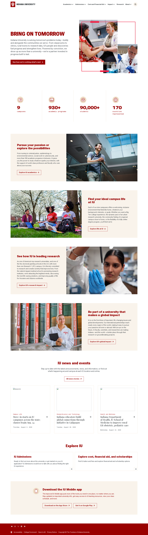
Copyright (61, 532)
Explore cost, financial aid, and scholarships (105, 456)
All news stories (72, 379)
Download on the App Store (56, 506)
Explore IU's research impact (31, 285)
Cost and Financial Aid (96, 4)
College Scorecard (30, 532)
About (127, 4)
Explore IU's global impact (100, 342)
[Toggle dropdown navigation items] (72, 4)
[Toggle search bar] (135, 4)
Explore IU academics (28, 172)
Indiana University (84, 532)
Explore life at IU (96, 229)
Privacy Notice (52, 532)
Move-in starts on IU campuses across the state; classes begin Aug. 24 (26, 419)
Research (120, 4)
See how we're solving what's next (27, 62)
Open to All (42, 532)
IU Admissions (22, 456)
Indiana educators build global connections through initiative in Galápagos (71, 419)
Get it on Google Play (84, 506)
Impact (110, 4)
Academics (67, 4)
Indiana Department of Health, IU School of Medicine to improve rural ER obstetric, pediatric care (114, 421)
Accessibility (18, 532)
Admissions (79, 4)
